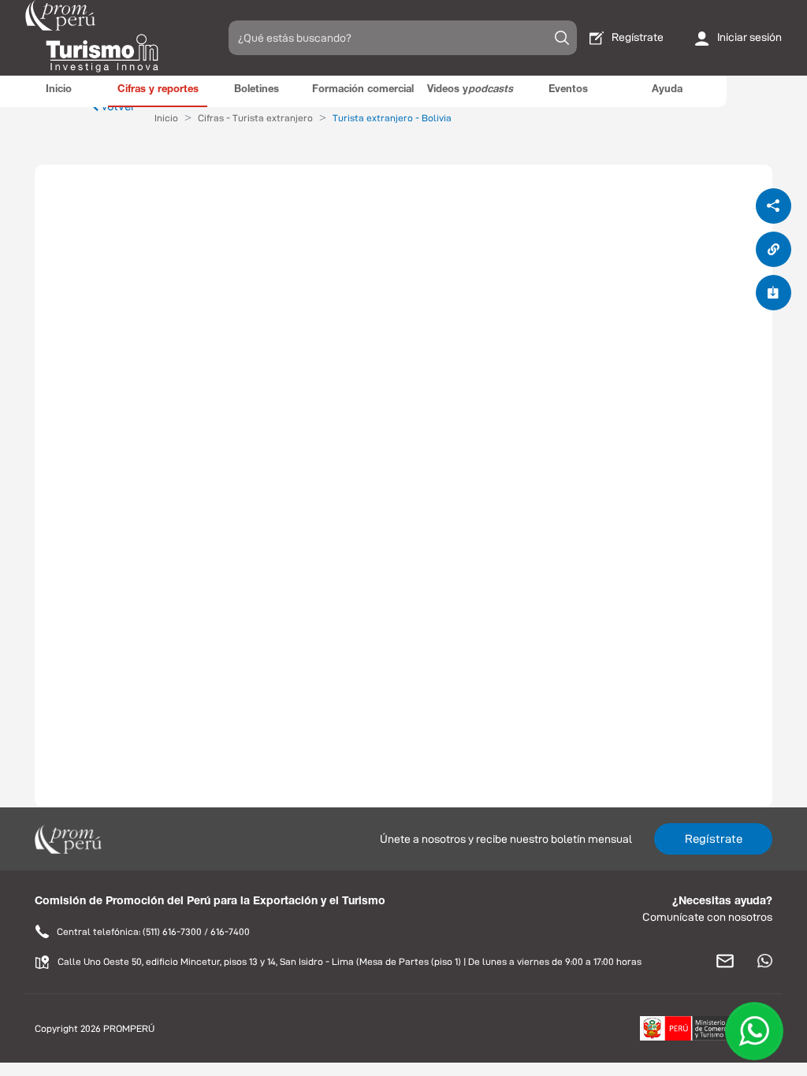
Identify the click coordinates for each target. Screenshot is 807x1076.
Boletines (256, 90)
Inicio (59, 90)
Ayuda (667, 90)
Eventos (568, 90)
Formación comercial (363, 90)
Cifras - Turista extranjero (255, 118)
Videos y (470, 90)
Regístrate (713, 838)
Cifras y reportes (158, 90)
